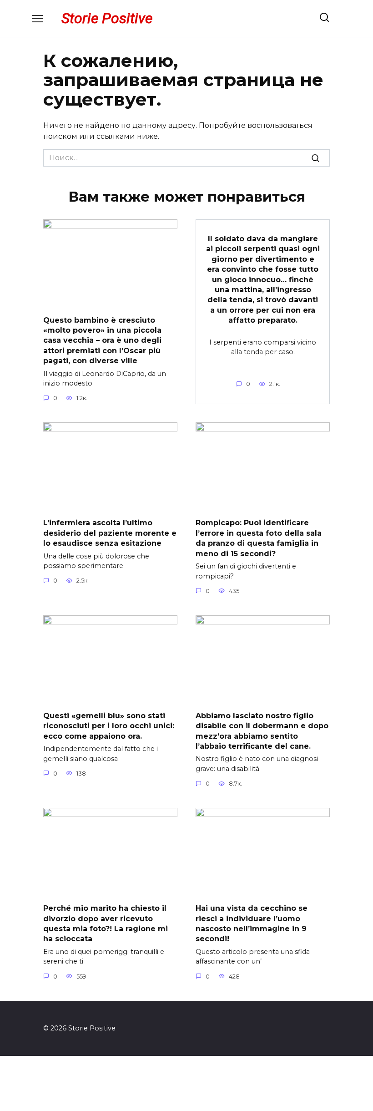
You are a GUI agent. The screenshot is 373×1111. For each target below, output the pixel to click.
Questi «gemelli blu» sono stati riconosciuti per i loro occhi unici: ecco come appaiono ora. (108, 725)
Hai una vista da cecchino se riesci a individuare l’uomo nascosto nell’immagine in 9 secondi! (251, 923)
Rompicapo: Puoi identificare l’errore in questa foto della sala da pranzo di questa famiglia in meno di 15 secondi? (259, 538)
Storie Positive (106, 18)
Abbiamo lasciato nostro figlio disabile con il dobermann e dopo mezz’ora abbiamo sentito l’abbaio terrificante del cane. (262, 730)
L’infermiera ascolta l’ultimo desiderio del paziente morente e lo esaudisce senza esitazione (109, 533)
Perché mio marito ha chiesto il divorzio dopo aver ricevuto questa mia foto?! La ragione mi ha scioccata (105, 923)
